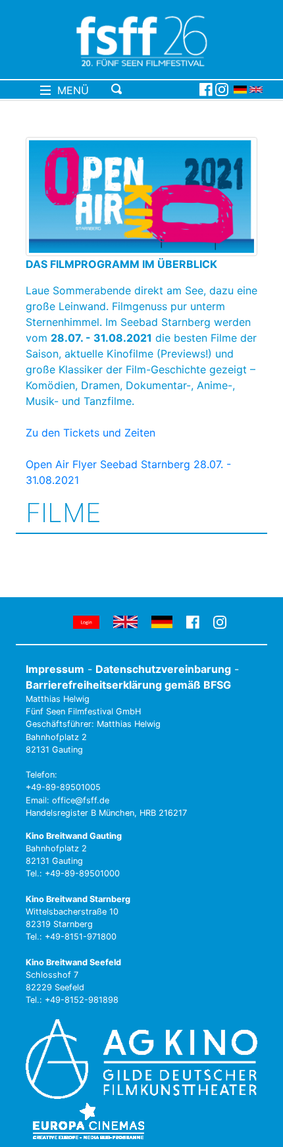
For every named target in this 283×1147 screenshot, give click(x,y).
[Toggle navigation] (153, 89)
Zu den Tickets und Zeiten (90, 432)
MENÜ (70, 90)
